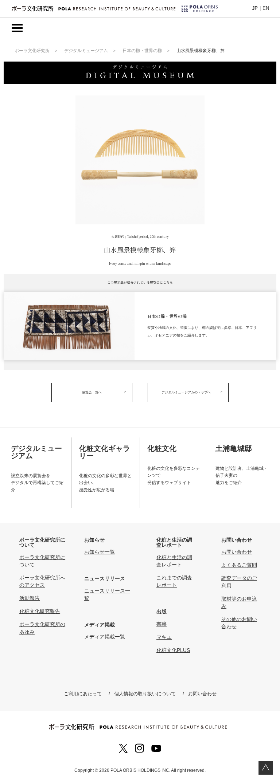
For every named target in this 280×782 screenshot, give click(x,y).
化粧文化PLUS (173, 650)
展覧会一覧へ (92, 392)
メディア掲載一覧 (104, 637)
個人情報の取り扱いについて (145, 693)
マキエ (164, 637)
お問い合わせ (236, 552)
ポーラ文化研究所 (32, 50)
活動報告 (29, 598)
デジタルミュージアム (86, 50)
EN (265, 8)
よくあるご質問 (239, 565)
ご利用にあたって (83, 693)
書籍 (161, 624)
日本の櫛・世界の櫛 (142, 50)
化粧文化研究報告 (39, 611)
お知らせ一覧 (99, 552)
